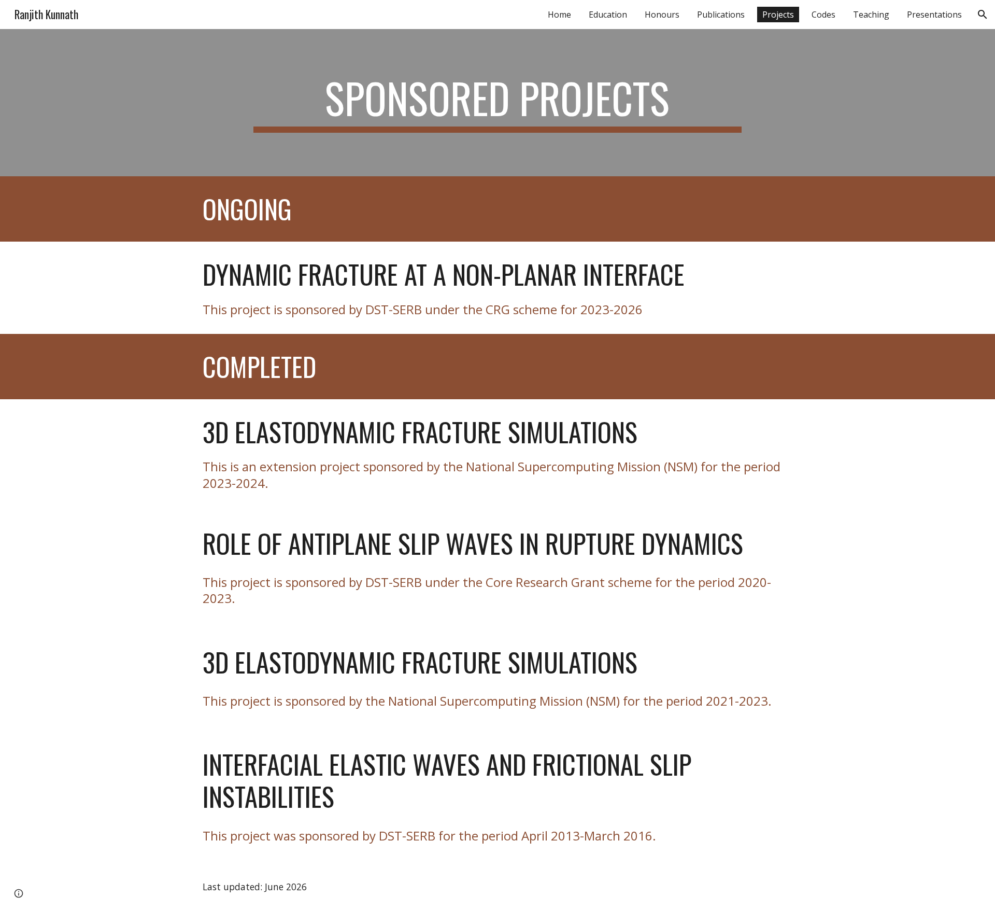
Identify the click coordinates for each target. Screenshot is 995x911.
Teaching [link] (871, 14)
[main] (497, 102)
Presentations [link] (934, 14)
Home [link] (559, 14)
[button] (982, 14)
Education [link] (608, 14)
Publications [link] (721, 14)
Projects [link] (778, 14)
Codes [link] (823, 14)
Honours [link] (662, 14)
